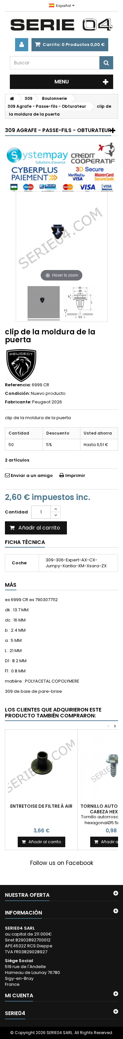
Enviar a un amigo (32, 475)
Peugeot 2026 (47, 402)
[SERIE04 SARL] (61, 25)
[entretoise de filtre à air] (41, 765)
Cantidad (16, 512)
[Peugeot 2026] (21, 365)
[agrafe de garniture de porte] (44, 303)
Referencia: (18, 385)
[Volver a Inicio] (12, 98)
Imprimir (75, 475)
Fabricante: (18, 402)
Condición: (17, 393)
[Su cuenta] (21, 44)
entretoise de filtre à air (41, 806)
